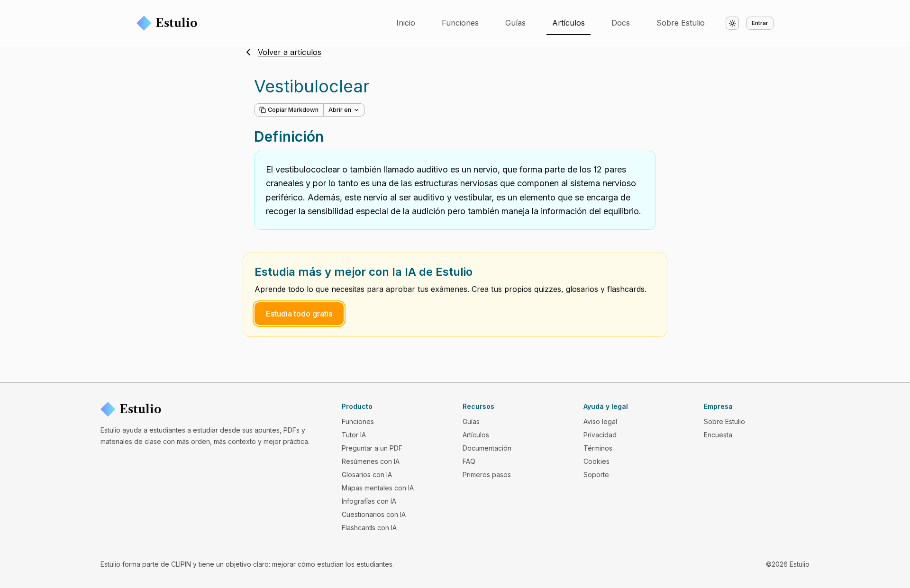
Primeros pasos (487, 474)
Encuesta (718, 435)
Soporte (596, 474)
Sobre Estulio (680, 22)
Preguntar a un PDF (372, 448)
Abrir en (339, 109)
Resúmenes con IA (371, 461)
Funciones (460, 22)
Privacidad (600, 435)
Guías (515, 22)
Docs (620, 22)
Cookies (596, 461)
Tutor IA (354, 435)
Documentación (487, 448)
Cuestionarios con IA (374, 514)
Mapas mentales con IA (378, 488)
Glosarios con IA (367, 474)
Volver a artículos (289, 52)
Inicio (405, 22)
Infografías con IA (369, 501)
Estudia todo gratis (299, 313)
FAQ (469, 461)
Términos (597, 448)
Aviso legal (600, 421)
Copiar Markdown (293, 109)
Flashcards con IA (369, 528)
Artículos (568, 22)
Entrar (760, 23)
